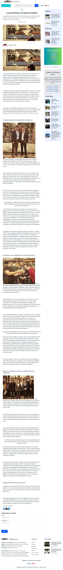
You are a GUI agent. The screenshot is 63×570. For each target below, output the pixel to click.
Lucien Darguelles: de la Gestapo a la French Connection (55, 16)
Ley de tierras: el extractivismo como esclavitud (55, 113)
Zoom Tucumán (27, 5)
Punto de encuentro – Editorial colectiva (52, 67)
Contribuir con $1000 (53, 86)
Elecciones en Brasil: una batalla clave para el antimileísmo (56, 543)
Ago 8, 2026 (53, 103)
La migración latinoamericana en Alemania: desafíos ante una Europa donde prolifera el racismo (55, 134)
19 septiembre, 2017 (22, 21)
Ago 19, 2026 (54, 25)
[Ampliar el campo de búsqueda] (36, 5)
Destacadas (49, 96)
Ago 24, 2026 (54, 546)
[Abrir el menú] (2, 1)
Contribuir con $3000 (53, 87)
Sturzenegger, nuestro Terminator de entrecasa (55, 126)
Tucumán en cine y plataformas (55, 107)
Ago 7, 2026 (53, 109)
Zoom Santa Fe (19, 5)
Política (21, 9)
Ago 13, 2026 (54, 44)
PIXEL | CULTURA (6, 5)
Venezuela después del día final (55, 100)
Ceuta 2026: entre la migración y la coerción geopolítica (55, 40)
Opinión (48, 11)
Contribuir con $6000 (53, 89)
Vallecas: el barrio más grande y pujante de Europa (55, 33)
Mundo (49, 28)
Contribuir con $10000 (53, 91)
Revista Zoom (13, 539)
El (46, 28)
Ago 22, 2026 (54, 18)
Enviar (4, 531)
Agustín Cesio (12, 45)
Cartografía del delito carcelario (55, 119)
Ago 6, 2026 (53, 115)
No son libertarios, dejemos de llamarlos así (55, 22)
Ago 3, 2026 (53, 128)
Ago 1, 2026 (53, 139)
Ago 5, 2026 (53, 121)
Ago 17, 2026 (54, 35)
